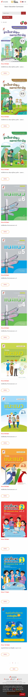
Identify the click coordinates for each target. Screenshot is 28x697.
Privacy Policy (19, 691)
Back (14, 669)
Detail (5, 73)
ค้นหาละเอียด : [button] (6, 17)
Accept (22, 694)
